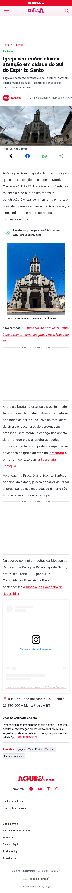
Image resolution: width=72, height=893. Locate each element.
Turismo (18, 44)
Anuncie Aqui (10, 844)
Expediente (9, 858)
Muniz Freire (35, 749)
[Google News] (57, 789)
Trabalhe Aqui (11, 851)
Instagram (56, 453)
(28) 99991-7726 (27, 737)
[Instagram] (48, 789)
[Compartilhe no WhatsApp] (44, 156)
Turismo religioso (14, 756)
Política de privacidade (16, 830)
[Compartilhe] (61, 156)
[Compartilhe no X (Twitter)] (10, 156)
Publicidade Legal (13, 801)
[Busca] (66, 10)
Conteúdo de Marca (14, 808)
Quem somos (10, 823)
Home (6, 44)
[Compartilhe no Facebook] (27, 156)
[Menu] (6, 10)
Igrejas (21, 749)
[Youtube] (40, 789)
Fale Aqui (8, 837)
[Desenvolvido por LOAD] (46, 886)
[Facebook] (31, 789)
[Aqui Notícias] (36, 3)
